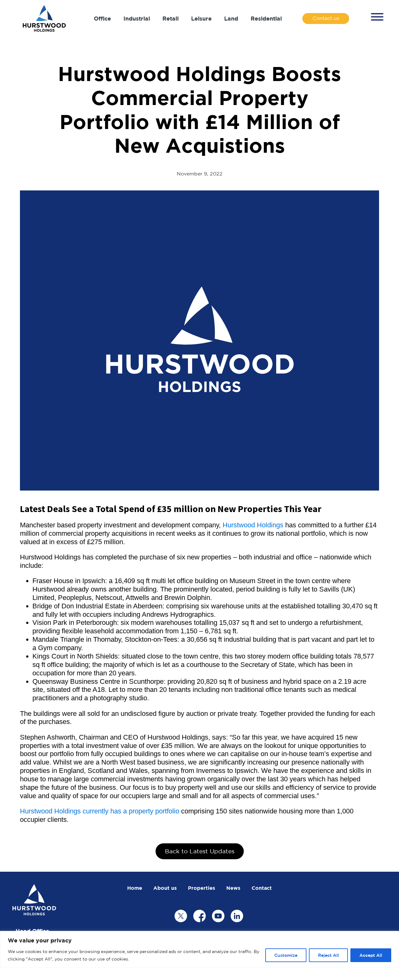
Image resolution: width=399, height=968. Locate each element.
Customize (285, 955)
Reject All (328, 955)
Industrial (136, 18)
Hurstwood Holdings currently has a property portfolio (99, 811)
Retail (170, 18)
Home (134, 888)
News (233, 888)
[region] (199, 949)
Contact (262, 888)
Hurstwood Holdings (253, 525)
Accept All (370, 955)
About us (165, 888)
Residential (266, 18)
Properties (201, 888)
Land (231, 18)
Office (102, 18)
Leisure (201, 18)
